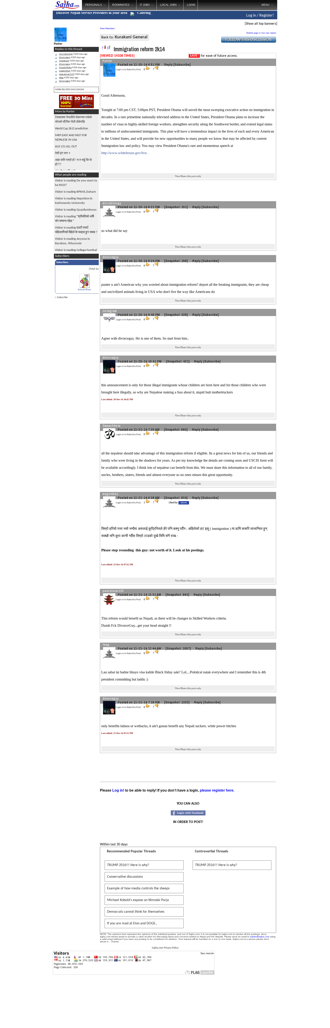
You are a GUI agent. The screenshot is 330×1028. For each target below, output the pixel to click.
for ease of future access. (214, 56)
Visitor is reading (75, 192)
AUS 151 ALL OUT (66, 146)
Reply (168, 64)
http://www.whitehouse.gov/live (124, 153)
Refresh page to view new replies (261, 33)
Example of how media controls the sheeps (138, 888)
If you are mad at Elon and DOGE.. (132, 923)
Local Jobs (168, 5)
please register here (216, 790)
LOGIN (191, 5)
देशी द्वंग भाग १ (62, 153)
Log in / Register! (260, 15)
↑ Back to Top (308, 1019)
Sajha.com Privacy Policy (165, 948)
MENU (266, 5)
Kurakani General (131, 37)
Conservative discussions (125, 877)
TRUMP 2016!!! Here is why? (128, 865)
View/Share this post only (188, 176)
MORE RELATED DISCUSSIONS (69, 89)
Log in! (118, 790)
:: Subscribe (61, 297)
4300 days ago (73, 54)
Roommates (121, 5)
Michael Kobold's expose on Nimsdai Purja (138, 900)
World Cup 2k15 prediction (71, 128)
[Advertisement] (296, 71)
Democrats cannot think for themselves (135, 912)
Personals (93, 5)
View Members (107, 28)
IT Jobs (145, 5)
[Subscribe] (182, 64)
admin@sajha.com (259, 936)
